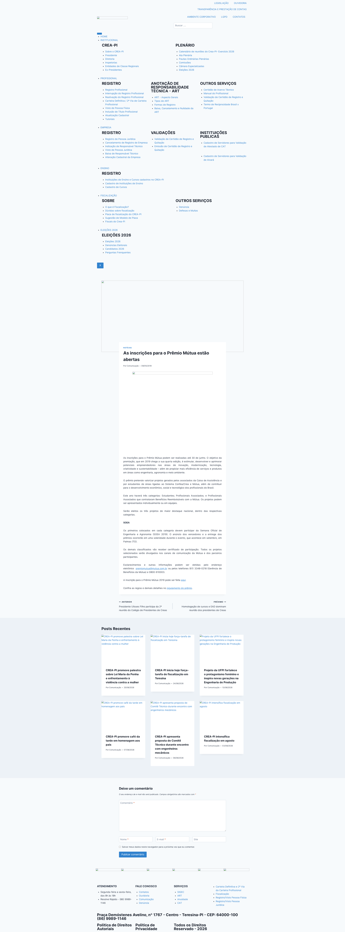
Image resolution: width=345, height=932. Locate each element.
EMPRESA (106, 127)
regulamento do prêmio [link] (179, 588)
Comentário (127, 803)
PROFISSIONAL (109, 78)
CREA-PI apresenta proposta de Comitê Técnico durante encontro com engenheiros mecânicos (172, 744)
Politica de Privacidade (146, 927)
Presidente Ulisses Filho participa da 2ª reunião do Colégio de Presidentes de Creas (143, 606)
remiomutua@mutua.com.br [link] (152, 568)
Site (196, 839)
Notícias (127, 348)
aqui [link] (183, 580)
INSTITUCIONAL (109, 40)
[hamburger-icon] (99, 34)
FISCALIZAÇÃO (109, 195)
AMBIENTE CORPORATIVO (201, 16)
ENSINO (105, 168)
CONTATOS (239, 16)
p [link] (136, 568)
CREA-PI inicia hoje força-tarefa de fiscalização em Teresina (172, 674)
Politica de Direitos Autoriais (114, 927)
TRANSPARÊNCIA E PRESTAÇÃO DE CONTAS (222, 9)
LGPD (224, 16)
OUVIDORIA (240, 3)
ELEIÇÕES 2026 (109, 230)
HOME (104, 36)
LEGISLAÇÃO (221, 3)
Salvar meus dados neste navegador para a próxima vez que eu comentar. (158, 847)
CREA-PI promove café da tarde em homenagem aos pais (123, 740)
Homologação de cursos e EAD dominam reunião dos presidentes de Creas (204, 606)
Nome (124, 839)
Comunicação (133, 366)
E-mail (161, 839)
